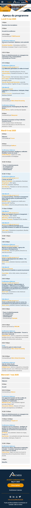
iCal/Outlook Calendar (15, 490)
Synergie (14, 318)
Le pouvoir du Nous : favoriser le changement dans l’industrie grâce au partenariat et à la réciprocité (15, 198)
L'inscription (15, 485)
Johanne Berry (6, 73)
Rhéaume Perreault (7, 93)
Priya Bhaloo (5, 216)
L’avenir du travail (7, 179)
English (9, 2)
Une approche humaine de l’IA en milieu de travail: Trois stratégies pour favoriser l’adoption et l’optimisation (14, 399)
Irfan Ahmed (5, 71)
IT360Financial (15, 36)
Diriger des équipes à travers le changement (14, 214)
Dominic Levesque (7, 219)
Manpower (14, 115)
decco (13, 392)
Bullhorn (13, 145)
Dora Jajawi (5, 78)
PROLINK (16, 326)
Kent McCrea (5, 186)
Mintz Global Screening (18, 100)
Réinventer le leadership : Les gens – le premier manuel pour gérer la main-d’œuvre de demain (15, 449)
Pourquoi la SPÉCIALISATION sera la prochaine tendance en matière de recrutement (15, 226)
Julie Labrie (5, 230)
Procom (13, 58)
